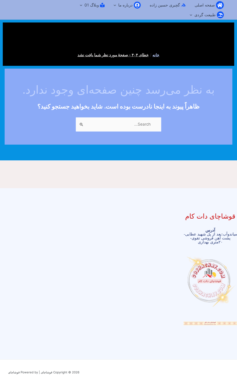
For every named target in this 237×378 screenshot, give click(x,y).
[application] (116, 5)
